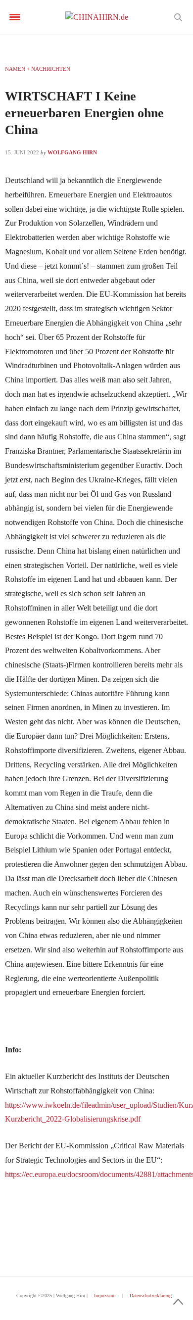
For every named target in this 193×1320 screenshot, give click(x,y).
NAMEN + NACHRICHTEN (37, 69)
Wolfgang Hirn (72, 152)
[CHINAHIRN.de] (96, 17)
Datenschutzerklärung (151, 1295)
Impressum (105, 1295)
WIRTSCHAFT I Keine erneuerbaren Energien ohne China (84, 113)
